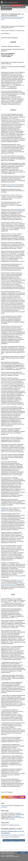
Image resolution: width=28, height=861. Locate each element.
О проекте (3, 856)
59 (13, 509)
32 (1, 210)
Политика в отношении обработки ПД (12, 856)
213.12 (7, 386)
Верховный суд (5, 5)
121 (6, 95)
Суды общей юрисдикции (8, 7)
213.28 (23, 639)
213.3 (16, 233)
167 (20, 580)
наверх (22, 852)
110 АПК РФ (4, 509)
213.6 (10, 307)
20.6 (19, 492)
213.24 (22, 424)
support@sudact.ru (10, 855)
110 (17, 580)
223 (4, 581)
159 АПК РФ (13, 184)
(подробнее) (4, 807)
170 (23, 580)
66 (15, 580)
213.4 (16, 118)
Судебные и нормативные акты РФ (10, 2)
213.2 (16, 316)
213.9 (20, 437)
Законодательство (6, 9)
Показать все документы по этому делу (14, 840)
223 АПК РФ (17, 209)
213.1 (20, 222)
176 (2, 581)
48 (3, 584)
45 (24, 489)
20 (23, 171)
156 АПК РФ (14, 196)
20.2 (2, 173)
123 (8, 95)
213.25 (14, 433)
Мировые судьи (20, 7)
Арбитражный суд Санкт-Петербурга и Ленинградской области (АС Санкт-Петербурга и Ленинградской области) (12, 18)
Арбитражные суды (16, 5)
